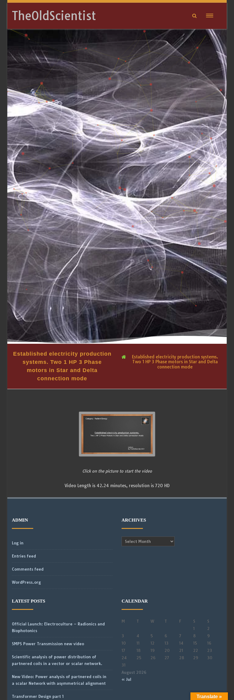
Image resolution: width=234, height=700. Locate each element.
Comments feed (28, 569)
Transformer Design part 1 (38, 696)
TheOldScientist (54, 16)
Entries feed (24, 556)
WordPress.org (26, 582)
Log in (17, 542)
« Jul (126, 679)
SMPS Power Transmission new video (48, 643)
